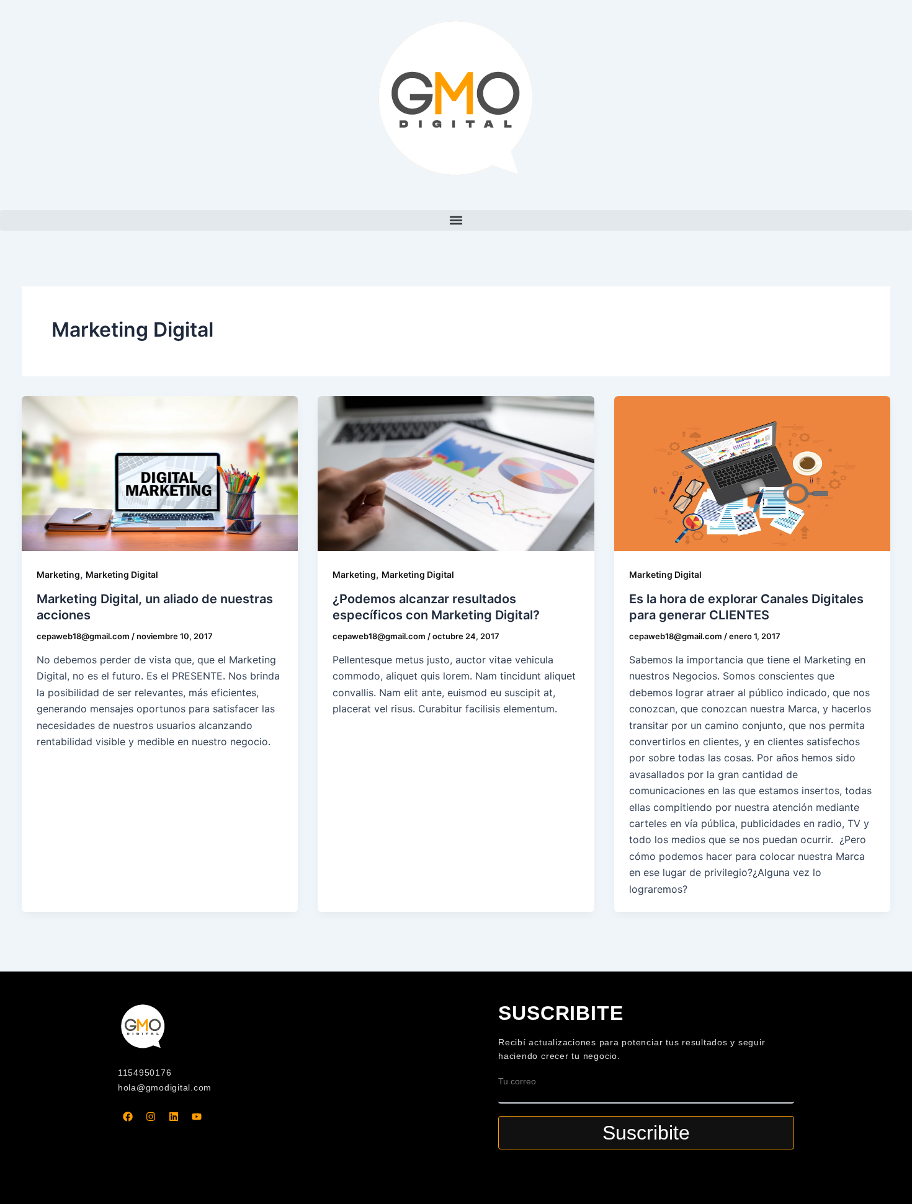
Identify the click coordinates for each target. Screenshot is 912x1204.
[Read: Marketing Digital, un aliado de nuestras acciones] (160, 473)
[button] (456, 220)
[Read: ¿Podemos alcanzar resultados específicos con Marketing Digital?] (456, 473)
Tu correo (517, 1081)
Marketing (58, 574)
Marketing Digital (122, 574)
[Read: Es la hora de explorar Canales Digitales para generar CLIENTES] (752, 473)
